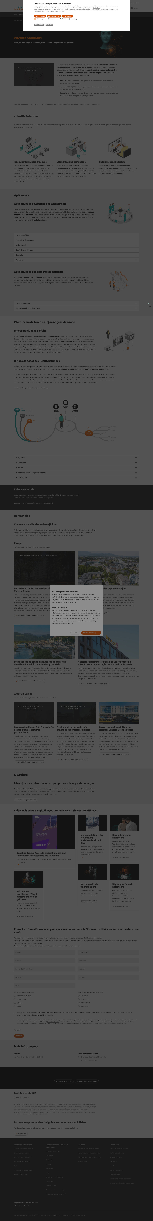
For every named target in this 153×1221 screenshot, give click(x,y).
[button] (150, 305)
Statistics (63, 19)
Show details (49, 24)
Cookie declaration (39, 24)
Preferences (51, 19)
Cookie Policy (96, 7)
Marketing (74, 19)
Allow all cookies (40, 16)
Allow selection (67, 16)
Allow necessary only (54, 16)
